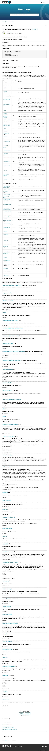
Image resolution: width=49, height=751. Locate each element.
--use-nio (5, 170)
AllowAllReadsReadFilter (10, 70)
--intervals (5, 136)
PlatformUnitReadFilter (7, 725)
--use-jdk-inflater (6, 264)
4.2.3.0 (12, 21)
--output (5, 91)
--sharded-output (6, 158)
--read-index (5, 240)
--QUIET (5, 231)
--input (4, 88)
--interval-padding (7, 223)
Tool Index (8, 21)
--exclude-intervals (7, 211)
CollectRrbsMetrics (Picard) (8, 727)
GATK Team (9, 32)
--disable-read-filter (7, 204)
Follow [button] (35, 29)
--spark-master (6, 161)
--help (4, 128)
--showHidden (6, 275)
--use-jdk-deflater (6, 260)
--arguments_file (6, 99)
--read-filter (5, 234)
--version (5, 179)
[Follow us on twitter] (40, 746)
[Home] (6, 2)
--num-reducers (6, 141)
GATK (3, 21)
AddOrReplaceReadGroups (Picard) (9, 729)
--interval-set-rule (6, 227)
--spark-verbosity (6, 165)
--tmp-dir (5, 257)
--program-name (6, 150)
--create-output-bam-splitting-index (6, 196)
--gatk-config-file (6, 216)
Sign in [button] (44, 2)
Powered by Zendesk (44, 749)
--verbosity (5, 268)
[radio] (21, 713)
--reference (5, 153)
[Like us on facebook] (43, 746)
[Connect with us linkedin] (46, 746)
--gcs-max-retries (6, 119)
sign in (6, 740)
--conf (4, 110)
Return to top (6, 699)
